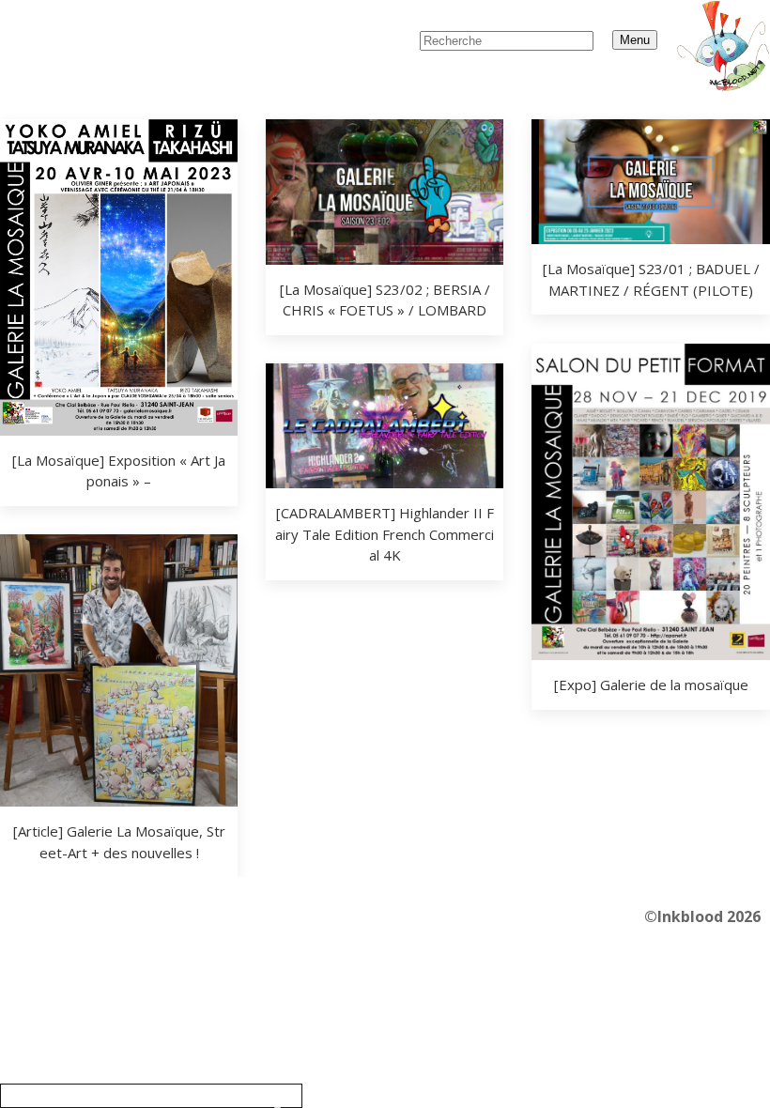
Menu (635, 40)
